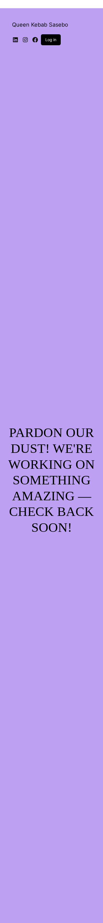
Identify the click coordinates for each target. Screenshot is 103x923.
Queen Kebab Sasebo (40, 24)
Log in (50, 39)
